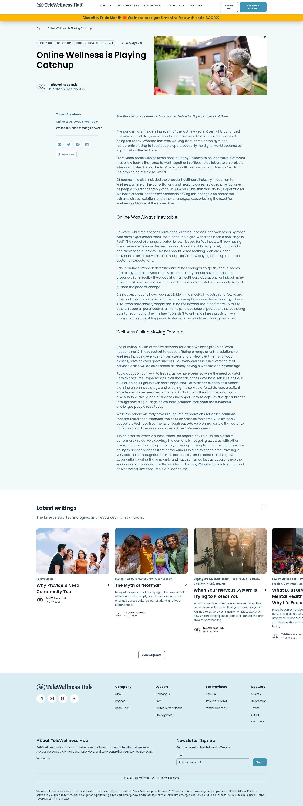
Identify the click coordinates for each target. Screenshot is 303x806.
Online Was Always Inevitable (77, 122)
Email (179, 755)
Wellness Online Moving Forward (79, 128)
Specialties (151, 5)
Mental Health (63, 42)
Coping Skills (202, 579)
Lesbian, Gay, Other (284, 583)
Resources (173, 5)
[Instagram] (40, 698)
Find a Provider (125, 5)
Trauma (221, 583)
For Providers (45, 42)
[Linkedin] (74, 698)
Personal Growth (145, 579)
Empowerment (281, 579)
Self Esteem (164, 579)
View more (257, 721)
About (103, 5)
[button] (59, 144)
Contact (194, 5)
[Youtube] (52, 698)
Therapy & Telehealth (87, 42)
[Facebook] (63, 698)
